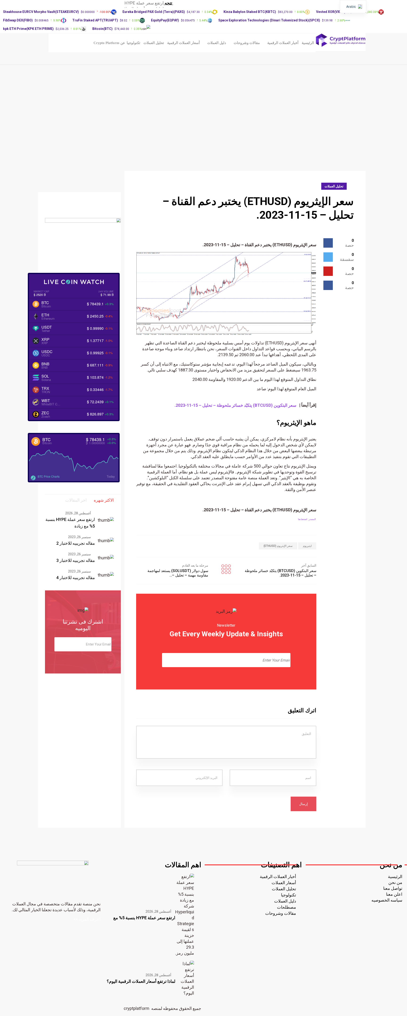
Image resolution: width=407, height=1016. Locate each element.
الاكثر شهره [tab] (104, 500)
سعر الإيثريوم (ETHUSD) (278, 546)
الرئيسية (308, 43)
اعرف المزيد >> (87, 919)
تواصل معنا (392, 888)
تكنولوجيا (133, 43)
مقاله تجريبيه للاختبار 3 (75, 560)
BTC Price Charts (49, 476)
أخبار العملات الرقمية (282, 43)
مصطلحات (286, 907)
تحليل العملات (153, 43)
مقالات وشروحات (247, 43)
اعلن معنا (394, 894)
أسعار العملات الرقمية (183, 43)
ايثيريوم (307, 546)
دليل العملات (216, 43)
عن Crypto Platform (109, 43)
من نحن (395, 882)
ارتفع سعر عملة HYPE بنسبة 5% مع (144, 917)
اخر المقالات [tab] (76, 500)
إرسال (303, 804)
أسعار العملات (284, 882)
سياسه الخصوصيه (386, 900)
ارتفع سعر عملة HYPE (144, 2)
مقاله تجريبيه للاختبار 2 (75, 543)
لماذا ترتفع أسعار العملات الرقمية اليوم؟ (141, 981)
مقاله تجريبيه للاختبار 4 (75, 577)
